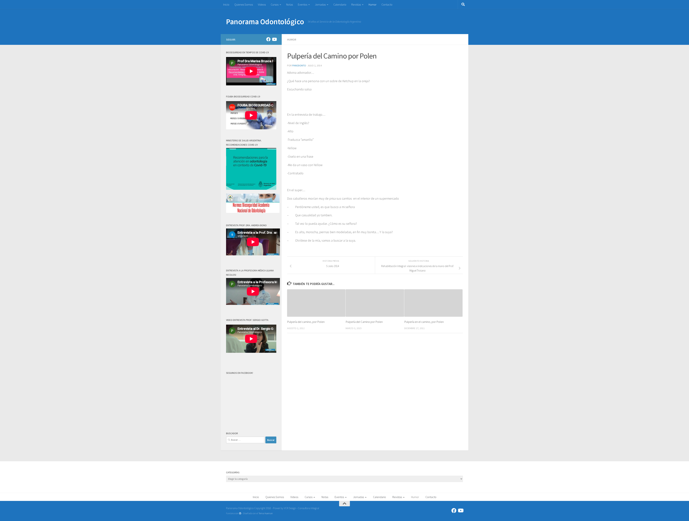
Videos (262, 4)
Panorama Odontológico (265, 21)
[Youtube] (274, 39)
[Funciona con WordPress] (240, 513)
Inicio (226, 4)
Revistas (356, 4)
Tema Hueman (266, 513)
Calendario (339, 4)
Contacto (386, 4)
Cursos (274, 4)
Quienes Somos (243, 4)
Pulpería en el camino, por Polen (424, 322)
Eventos (302, 4)
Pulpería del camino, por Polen (306, 322)
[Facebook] (268, 39)
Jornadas (320, 4)
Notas (289, 4)
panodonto (299, 65)
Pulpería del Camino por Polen (364, 322)
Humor (372, 4)
